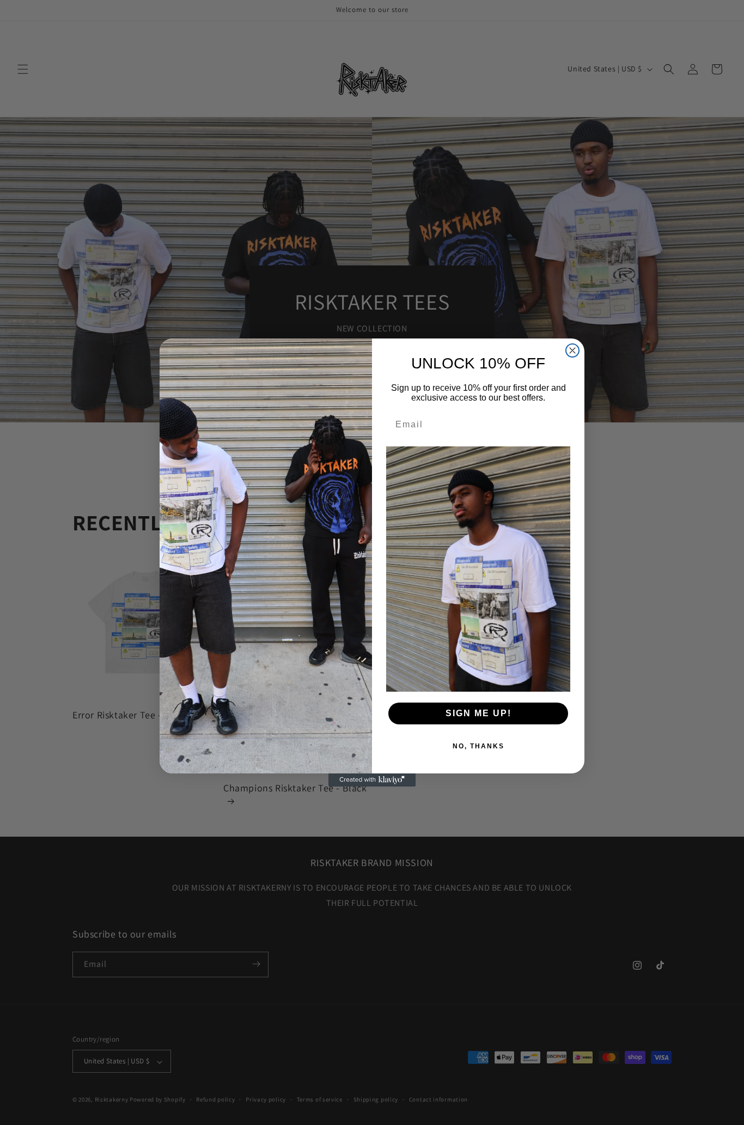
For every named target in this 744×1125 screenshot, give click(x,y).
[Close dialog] (572, 350)
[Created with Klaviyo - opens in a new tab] (372, 780)
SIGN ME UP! (478, 713)
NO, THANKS (478, 746)
